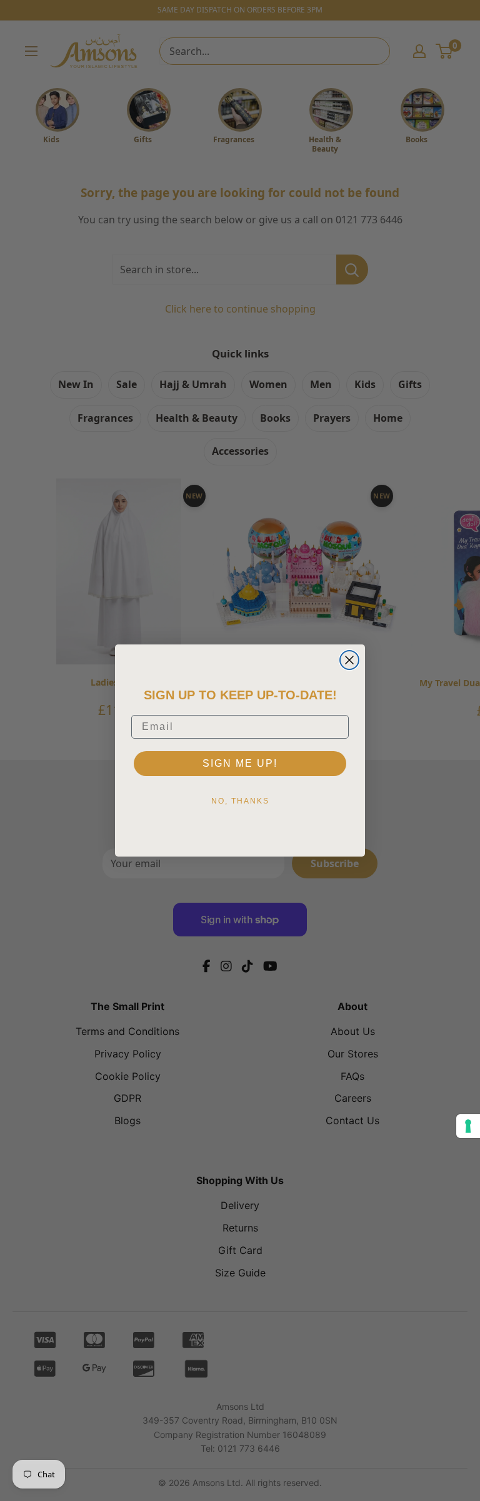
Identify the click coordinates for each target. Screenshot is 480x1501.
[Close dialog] (349, 660)
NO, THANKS (240, 801)
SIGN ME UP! (240, 763)
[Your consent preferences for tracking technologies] (468, 1126)
